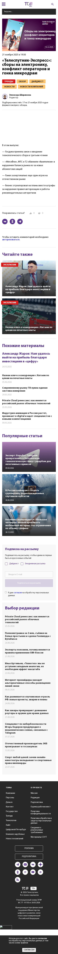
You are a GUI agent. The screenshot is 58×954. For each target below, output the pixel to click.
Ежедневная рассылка (35, 564)
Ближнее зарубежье (15, 834)
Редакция (35, 798)
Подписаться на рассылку (29, 583)
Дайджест (14, 564)
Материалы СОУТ (39, 837)
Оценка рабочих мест (41, 807)
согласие (18, 593)
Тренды (9, 816)
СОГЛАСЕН (29, 950)
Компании (10, 793)
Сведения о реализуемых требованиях (37, 830)
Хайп (8, 825)
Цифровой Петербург (16, 830)
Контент (10, 807)
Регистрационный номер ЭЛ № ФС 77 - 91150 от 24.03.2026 (29, 901)
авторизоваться (10, 239)
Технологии (11, 820)
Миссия (34, 793)
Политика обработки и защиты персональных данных (41, 820)
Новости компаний (14, 839)
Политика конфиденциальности (41, 812)
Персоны (10, 798)
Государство (12, 811)
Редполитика (37, 802)
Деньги (9, 802)
